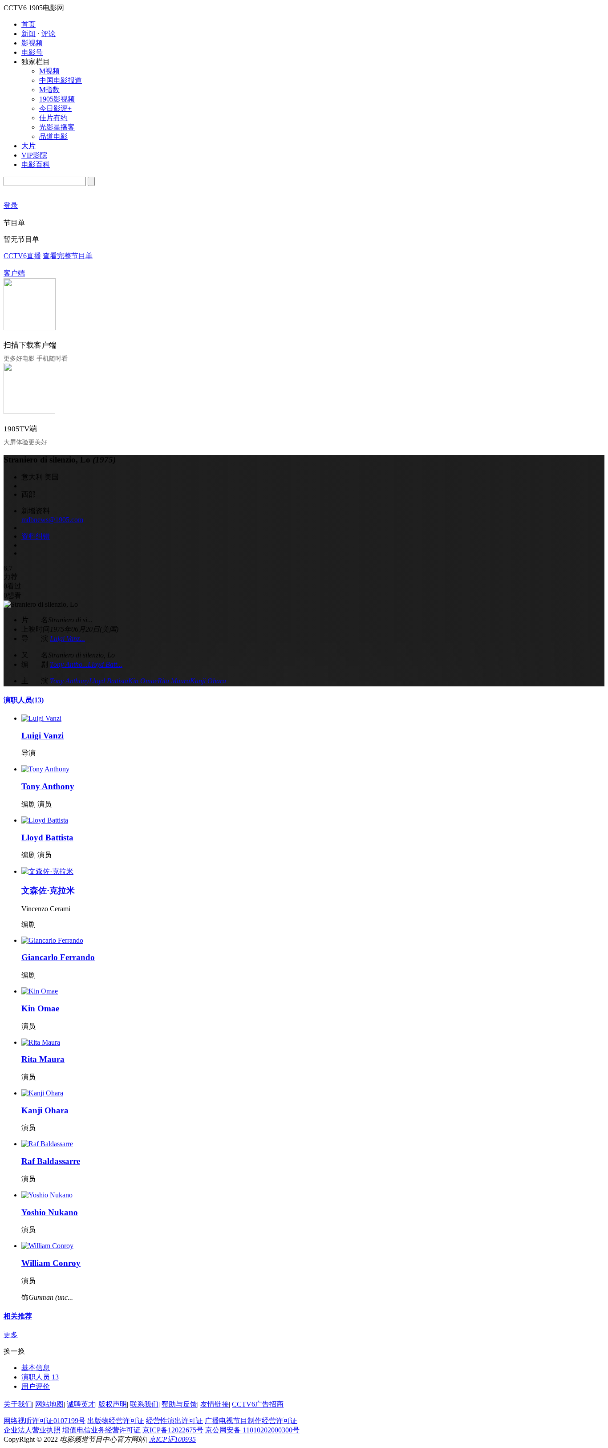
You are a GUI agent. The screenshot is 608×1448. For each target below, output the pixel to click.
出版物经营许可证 (115, 1420)
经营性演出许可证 (174, 1420)
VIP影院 (34, 155)
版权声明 (112, 1404)
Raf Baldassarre (50, 1161)
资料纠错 (35, 536)
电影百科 (35, 164)
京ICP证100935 (172, 1439)
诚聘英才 (81, 1404)
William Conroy (51, 1263)
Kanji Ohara (208, 681)
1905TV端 (20, 429)
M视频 (49, 71)
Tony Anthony (69, 681)
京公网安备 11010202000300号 (252, 1430)
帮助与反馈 (179, 1404)
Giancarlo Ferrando (58, 957)
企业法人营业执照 (32, 1430)
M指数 (49, 89)
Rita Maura (174, 681)
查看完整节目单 (68, 256)
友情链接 (214, 1404)
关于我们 (18, 1404)
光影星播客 (57, 127)
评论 (48, 33)
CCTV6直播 (22, 256)
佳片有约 (53, 118)
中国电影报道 (60, 80)
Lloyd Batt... (105, 664)
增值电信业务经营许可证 (101, 1430)
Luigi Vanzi (42, 735)
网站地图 (49, 1404)
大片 (28, 146)
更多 (11, 1334)
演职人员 (24, 700)
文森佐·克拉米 (48, 890)
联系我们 (144, 1404)
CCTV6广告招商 (258, 1404)
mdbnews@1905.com (52, 519)
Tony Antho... (69, 664)
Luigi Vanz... (67, 638)
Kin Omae (143, 681)
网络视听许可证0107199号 (44, 1420)
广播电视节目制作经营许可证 (251, 1420)
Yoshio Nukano (49, 1212)
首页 (28, 24)
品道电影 (53, 136)
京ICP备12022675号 (172, 1430)
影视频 (32, 43)
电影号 (32, 52)
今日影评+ (55, 108)
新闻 (28, 33)
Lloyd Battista (108, 681)
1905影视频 (57, 99)
